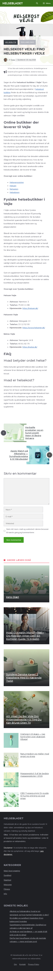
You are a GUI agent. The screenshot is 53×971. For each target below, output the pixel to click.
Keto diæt (12, 597)
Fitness (7, 889)
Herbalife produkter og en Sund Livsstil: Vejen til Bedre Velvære (34, 432)
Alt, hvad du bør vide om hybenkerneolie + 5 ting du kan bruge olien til (24, 719)
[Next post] (49, 454)
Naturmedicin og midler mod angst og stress (34, 755)
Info (5, 894)
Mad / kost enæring (12, 871)
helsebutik (10, 42)
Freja (13, 60)
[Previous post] (3, 432)
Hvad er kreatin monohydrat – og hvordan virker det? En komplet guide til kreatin (25, 635)
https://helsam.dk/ (30, 308)
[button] (37, 3)
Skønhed (7, 880)
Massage (8, 884)
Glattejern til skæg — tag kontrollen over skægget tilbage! (32, 736)
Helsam (13, 185)
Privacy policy (33, 964)
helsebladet (12, 3)
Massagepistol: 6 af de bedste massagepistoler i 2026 (34, 774)
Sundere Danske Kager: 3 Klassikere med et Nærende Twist (24, 677)
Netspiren (14, 189)
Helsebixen (14, 192)
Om (15, 964)
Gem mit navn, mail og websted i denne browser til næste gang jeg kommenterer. (27, 531)
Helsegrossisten (17, 182)
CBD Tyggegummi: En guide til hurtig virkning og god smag (34, 796)
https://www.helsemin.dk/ (33, 327)
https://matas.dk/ (29, 347)
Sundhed (7, 875)
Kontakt (22, 964)
